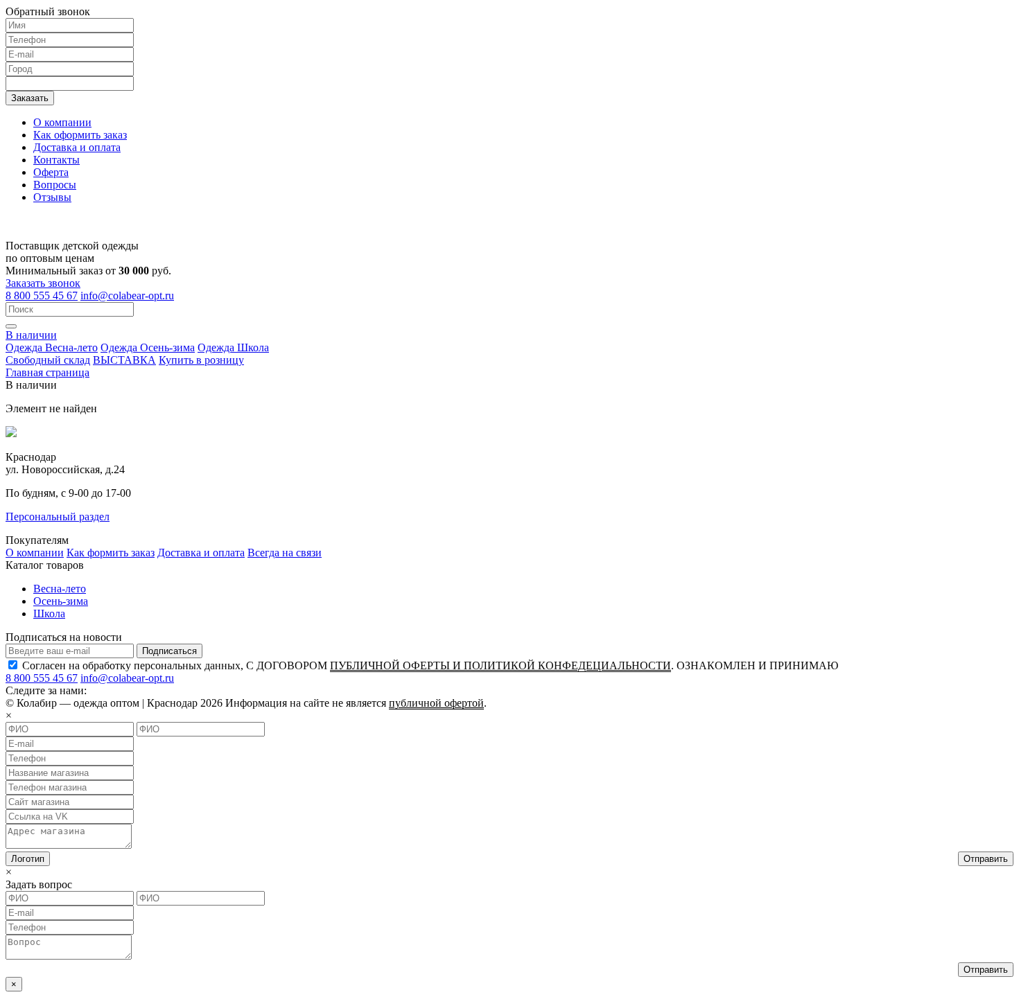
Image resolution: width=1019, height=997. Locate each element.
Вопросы (54, 185)
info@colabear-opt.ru (127, 295)
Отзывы (52, 197)
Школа (49, 613)
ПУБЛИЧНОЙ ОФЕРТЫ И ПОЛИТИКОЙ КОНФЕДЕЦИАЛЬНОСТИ (500, 665)
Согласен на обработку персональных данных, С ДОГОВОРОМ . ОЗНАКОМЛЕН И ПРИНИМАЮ (430, 665)
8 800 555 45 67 (42, 295)
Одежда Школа (233, 347)
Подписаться (169, 651)
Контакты (56, 160)
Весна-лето (59, 588)
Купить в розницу (201, 360)
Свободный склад (48, 360)
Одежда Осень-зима (148, 347)
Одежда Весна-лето (52, 347)
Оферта (51, 172)
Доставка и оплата (77, 147)
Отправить (986, 859)
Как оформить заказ (80, 135)
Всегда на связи (284, 552)
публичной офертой (436, 703)
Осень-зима (60, 601)
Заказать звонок (43, 283)
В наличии (31, 335)
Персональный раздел (58, 516)
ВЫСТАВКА (124, 360)
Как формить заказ (111, 552)
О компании (62, 122)
